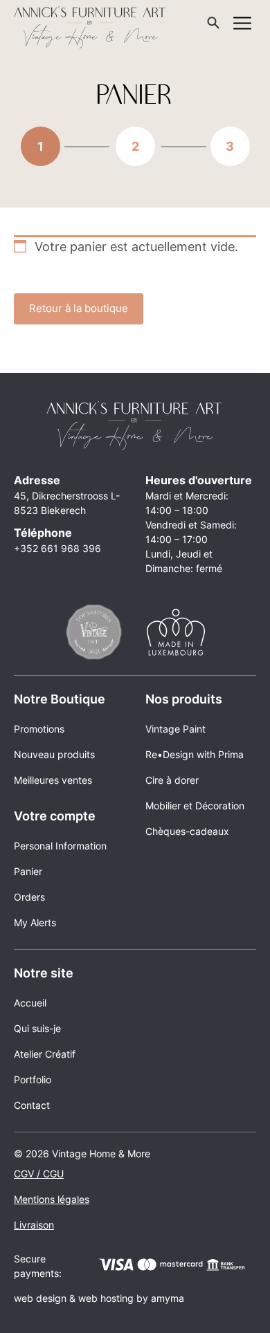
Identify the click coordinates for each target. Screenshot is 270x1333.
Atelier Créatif (44, 1054)
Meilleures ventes (53, 780)
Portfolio (32, 1079)
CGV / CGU (39, 1173)
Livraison (34, 1225)
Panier (28, 871)
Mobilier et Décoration (194, 805)
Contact (32, 1105)
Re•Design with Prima (194, 754)
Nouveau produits (54, 754)
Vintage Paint (175, 729)
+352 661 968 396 (57, 548)
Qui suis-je (37, 1028)
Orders (29, 897)
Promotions (39, 729)
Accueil (30, 1003)
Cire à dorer (172, 780)
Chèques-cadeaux (187, 831)
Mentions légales (51, 1199)
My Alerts (35, 922)
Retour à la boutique (78, 308)
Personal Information (60, 846)
